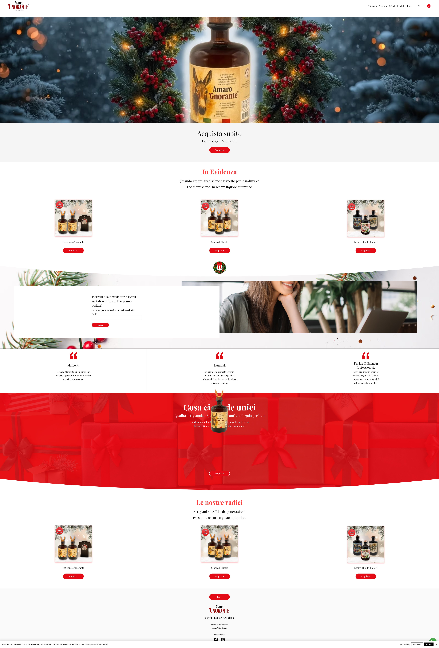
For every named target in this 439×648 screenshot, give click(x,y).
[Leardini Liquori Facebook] (216, 640)
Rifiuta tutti (417, 644)
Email (94, 314)
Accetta (429, 644)
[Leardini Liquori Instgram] (223, 640)
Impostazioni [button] (405, 644)
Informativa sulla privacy (99, 644)
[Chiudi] (436, 644)
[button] (429, 6)
